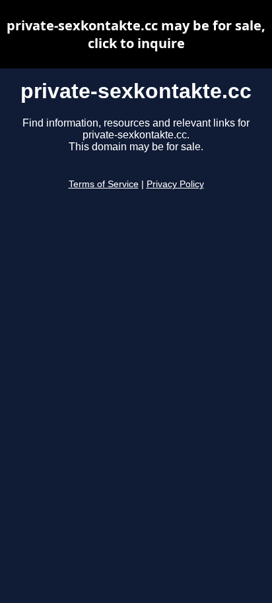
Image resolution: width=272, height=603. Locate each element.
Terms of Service (104, 184)
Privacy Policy (175, 184)
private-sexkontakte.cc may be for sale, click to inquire (136, 34)
